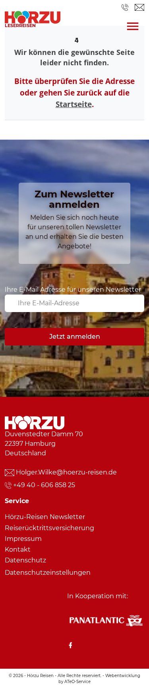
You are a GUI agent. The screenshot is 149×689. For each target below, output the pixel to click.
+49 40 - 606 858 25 (44, 485)
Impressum (23, 539)
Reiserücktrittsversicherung (49, 528)
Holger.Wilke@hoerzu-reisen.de (66, 472)
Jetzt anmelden (74, 336)
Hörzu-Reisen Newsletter (45, 517)
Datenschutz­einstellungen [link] (48, 572)
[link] (32, 15)
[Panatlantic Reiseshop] (105, 620)
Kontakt (18, 549)
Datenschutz (25, 560)
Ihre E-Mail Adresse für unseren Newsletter (73, 289)
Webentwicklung (122, 675)
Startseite (74, 104)
